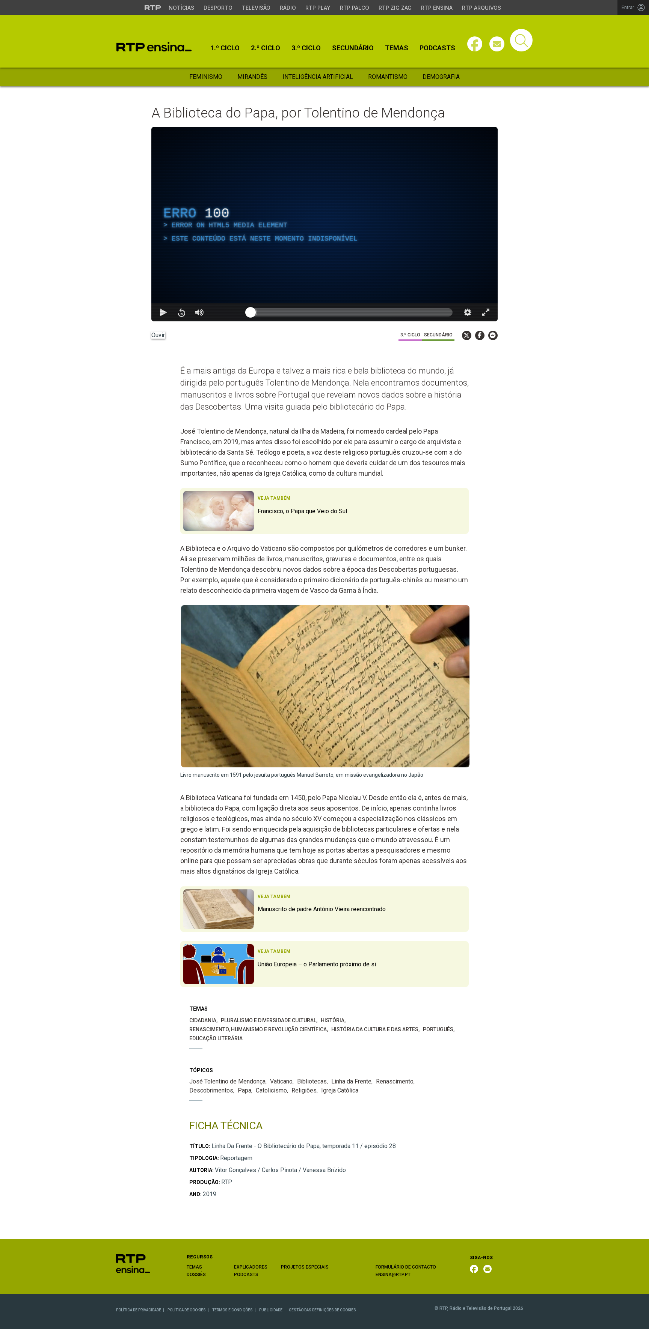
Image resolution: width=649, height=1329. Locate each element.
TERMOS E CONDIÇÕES (232, 1310)
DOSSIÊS (196, 1274)
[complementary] (324, 224)
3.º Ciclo (306, 48)
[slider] (352, 312)
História (332, 1020)
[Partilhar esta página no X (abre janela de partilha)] (466, 335)
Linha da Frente (351, 1081)
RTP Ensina (437, 8)
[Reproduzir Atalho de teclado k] (163, 312)
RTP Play (318, 8)
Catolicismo (271, 1090)
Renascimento (395, 1081)
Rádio (288, 8)
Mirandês (252, 76)
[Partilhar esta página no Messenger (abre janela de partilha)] (493, 335)
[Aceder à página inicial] (154, 46)
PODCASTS (246, 1274)
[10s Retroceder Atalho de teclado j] (181, 312)
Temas (396, 48)
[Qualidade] (468, 312)
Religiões (304, 1090)
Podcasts (437, 48)
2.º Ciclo (265, 48)
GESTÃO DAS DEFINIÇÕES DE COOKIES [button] (322, 1310)
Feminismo (205, 76)
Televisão (256, 8)
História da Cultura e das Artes (374, 1029)
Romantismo (388, 76)
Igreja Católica (339, 1090)
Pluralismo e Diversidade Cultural (268, 1020)
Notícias (181, 8)
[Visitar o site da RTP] (153, 7)
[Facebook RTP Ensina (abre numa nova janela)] (474, 1269)
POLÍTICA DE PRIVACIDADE (138, 1310)
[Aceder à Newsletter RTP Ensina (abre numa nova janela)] (496, 43)
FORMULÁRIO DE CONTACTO (406, 1267)
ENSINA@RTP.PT (393, 1274)
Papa (244, 1090)
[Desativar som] (199, 312)
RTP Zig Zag (395, 8)
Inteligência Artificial (317, 76)
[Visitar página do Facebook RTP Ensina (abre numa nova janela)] (474, 43)
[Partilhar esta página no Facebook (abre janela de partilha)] (479, 335)
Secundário (353, 48)
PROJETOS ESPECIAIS (305, 1267)
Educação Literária (216, 1038)
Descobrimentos (211, 1090)
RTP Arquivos (481, 8)
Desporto (218, 8)
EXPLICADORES (250, 1267)
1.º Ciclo (225, 48)
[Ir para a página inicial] (133, 1263)
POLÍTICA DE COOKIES (187, 1310)
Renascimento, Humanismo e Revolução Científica (258, 1029)
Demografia (441, 76)
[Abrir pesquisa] (521, 40)
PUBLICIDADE (270, 1310)
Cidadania (202, 1020)
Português (438, 1029)
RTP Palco (354, 8)
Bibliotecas (312, 1081)
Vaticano (281, 1081)
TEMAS (194, 1267)
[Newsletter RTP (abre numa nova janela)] (487, 1269)
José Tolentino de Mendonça (227, 1081)
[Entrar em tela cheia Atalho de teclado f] (486, 312)
